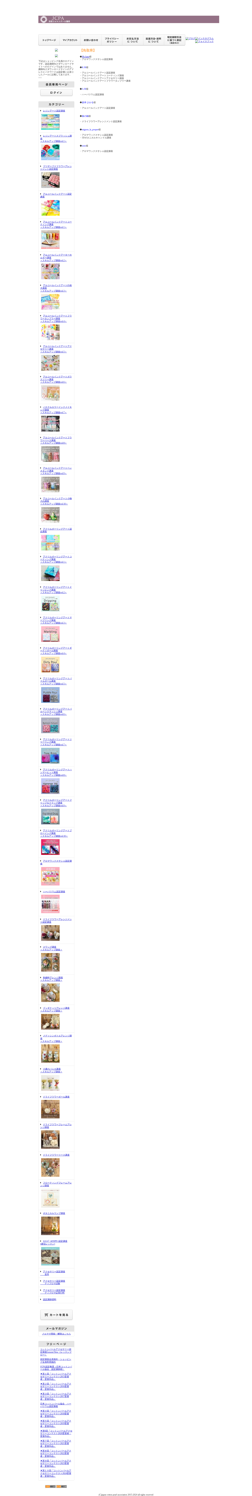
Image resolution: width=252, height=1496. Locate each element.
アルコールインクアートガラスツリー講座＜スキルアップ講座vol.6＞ (56, 379)
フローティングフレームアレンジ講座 (56, 1184)
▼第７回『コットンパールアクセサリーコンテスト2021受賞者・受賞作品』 (55, 1443)
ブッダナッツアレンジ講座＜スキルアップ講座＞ (55, 1009)
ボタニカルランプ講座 (54, 1213)
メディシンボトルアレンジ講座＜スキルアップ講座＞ (56, 1038)
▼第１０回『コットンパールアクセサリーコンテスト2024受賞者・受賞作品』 (55, 1473)
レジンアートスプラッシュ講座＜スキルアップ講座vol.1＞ (56, 138)
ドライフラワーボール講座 (56, 1097)
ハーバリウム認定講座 (54, 891)
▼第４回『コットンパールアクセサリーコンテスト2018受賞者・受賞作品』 (55, 1414)
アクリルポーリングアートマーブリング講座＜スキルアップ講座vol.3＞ (56, 620)
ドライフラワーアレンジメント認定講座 (56, 920)
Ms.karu (85, 56)
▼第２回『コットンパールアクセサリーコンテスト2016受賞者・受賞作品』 (55, 1386)
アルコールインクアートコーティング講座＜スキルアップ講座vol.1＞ (56, 224)
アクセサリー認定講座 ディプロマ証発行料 (52, 1291)
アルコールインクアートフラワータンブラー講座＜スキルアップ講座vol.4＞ (56, 318)
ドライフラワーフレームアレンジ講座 (56, 1126)
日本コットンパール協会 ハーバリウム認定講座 (55, 1405)
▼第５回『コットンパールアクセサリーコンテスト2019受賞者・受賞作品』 (55, 1424)
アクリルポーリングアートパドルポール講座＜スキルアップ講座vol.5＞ (56, 681)
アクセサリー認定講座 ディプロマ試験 (52, 1282)
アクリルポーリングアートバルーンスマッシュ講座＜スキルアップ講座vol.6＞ (56, 712)
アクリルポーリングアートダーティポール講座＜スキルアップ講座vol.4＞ (56, 651)
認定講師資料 (49, 1299)
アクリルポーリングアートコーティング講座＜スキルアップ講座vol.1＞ (56, 559)
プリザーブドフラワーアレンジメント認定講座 (56, 167)
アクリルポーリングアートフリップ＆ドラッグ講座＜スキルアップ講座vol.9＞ (56, 803)
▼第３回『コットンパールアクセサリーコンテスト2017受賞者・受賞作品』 (55, 1396)
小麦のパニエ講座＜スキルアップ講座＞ (51, 1070)
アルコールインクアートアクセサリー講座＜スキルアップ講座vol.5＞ (56, 349)
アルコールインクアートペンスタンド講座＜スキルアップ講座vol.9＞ (56, 471)
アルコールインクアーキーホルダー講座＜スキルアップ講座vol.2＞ (56, 258)
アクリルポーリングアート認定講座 (56, 530)
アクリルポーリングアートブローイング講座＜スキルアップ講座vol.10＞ (56, 833)
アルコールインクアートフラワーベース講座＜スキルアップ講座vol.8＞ (56, 440)
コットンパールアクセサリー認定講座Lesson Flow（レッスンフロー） (56, 1352)
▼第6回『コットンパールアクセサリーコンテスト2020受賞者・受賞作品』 (56, 1433)
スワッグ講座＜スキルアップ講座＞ (51, 948)
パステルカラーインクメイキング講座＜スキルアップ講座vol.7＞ (56, 410)
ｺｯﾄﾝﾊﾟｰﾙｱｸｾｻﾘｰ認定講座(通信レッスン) (53, 1242)
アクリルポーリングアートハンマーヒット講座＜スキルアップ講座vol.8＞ (56, 772)
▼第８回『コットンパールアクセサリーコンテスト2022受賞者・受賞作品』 (55, 1453)
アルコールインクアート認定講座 (56, 195)
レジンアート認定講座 (54, 110)
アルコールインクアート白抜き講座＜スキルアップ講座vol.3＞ (56, 288)
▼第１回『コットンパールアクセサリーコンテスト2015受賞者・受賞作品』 (55, 1376)
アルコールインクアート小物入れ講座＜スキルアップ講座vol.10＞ (56, 501)
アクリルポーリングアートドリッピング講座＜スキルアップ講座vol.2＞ (56, 590)
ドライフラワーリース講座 (56, 1155)
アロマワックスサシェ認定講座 (56, 862)
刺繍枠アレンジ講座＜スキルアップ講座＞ (51, 979)
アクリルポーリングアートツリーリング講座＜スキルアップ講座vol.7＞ (56, 742)
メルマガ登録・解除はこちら (56, 1333)
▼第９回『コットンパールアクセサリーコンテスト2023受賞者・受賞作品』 (55, 1463)
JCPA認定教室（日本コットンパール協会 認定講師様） (56, 1368)
